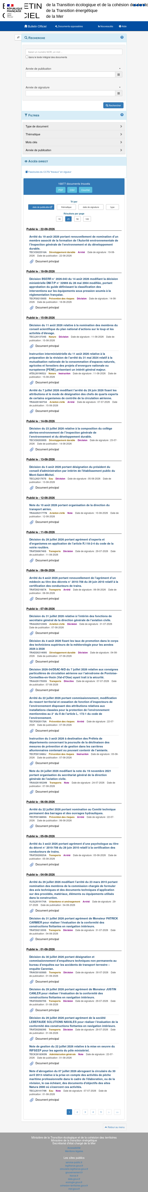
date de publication (41, 206)
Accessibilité (74, 1147)
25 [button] (68, 218)
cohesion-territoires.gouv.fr (74, 1185)
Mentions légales (74, 1151)
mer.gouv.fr (74, 1188)
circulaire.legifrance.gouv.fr (74, 1168)
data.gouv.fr (74, 1178)
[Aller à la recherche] (141, 5)
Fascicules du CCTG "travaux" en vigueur (49, 171)
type (112, 206)
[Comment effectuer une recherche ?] (122, 37)
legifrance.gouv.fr (74, 1165)
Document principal (47, 261)
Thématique (33, 134)
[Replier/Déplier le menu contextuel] (18, 37)
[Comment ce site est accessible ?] (134, 5)
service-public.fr (74, 1162)
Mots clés (31, 142)
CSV (72, 189)
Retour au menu (116, 1127)
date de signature (91, 206)
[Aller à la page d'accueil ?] (144, 5)
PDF (60, 189)
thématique (66, 206)
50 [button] (77, 218)
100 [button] (87, 218)
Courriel (85, 189)
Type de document (37, 126)
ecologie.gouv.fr (74, 1182)
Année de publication (38, 150)
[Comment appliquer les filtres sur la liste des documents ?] (122, 114)
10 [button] (59, 218)
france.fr (74, 1175)
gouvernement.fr (74, 1172)
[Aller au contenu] (138, 5)
